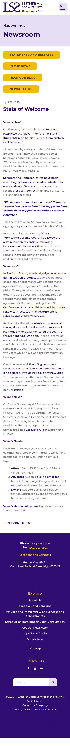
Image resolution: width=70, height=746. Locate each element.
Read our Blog (22, 77)
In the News (20, 66)
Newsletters (21, 89)
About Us (35, 600)
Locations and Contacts (35, 554)
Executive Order (36, 429)
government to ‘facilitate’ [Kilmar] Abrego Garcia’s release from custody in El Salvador (33, 138)
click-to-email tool (48, 476)
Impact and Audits (35, 633)
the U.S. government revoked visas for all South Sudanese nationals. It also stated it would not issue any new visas (34, 368)
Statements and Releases (31, 54)
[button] (63, 7)
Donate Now (35, 639)
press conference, (24, 190)
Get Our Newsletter (35, 627)
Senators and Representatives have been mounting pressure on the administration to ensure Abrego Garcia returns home (33, 182)
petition (24, 226)
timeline (37, 506)
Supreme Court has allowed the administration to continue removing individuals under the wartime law (31, 242)
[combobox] (31, 682)
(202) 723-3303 (38, 547)
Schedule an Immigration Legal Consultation (35, 621)
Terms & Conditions (44, 709)
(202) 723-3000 (40, 543)
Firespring (41, 705)
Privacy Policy (22, 709)
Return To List (19, 523)
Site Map (35, 648)
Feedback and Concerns (35, 605)
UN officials (15, 389)
